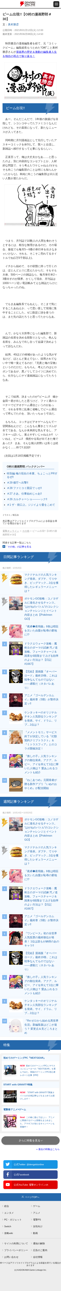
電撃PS (37, 1219)
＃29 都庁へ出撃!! (17, 482)
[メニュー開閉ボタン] (56, 4)
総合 (6, 1206)
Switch (7, 1226)
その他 (25, 531)
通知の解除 (39, 1243)
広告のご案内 (40, 1250)
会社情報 (38, 1257)
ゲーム (36, 1206)
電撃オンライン (11, 531)
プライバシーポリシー (16, 1250)
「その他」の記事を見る (18, 546)
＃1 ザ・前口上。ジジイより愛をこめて (31, 504)
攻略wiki (8, 1233)
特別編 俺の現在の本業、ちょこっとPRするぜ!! (32, 475)
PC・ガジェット (13, 1219)
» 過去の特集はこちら (48, 1149)
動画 (35, 1233)
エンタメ (9, 1212)
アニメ (36, 1212)
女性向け (38, 1226)
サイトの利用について (16, 1243)
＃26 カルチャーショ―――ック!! (27, 499)
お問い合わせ (11, 1257)
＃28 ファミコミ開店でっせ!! (24, 488)
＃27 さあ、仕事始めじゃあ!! (24, 493)
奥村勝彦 (13, 24)
